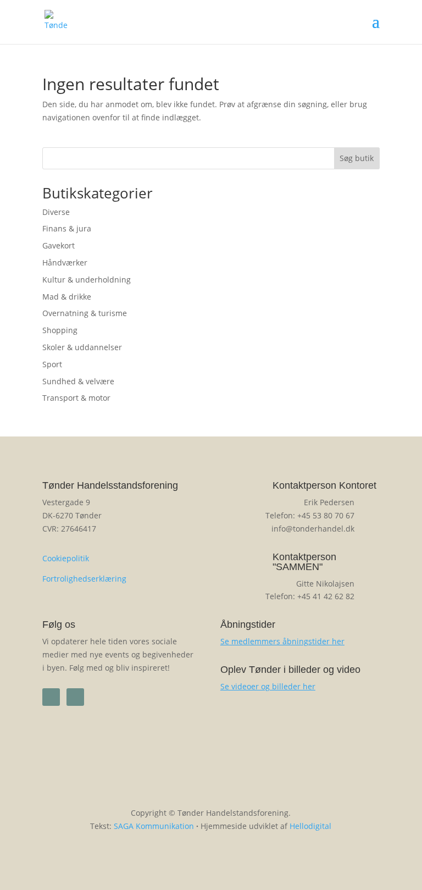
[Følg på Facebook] (51, 697)
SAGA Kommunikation (154, 826)
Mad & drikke (66, 296)
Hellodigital (310, 826)
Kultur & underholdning (86, 279)
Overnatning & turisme (84, 313)
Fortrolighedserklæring (84, 578)
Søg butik (357, 158)
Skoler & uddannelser (82, 347)
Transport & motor (76, 398)
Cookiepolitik (65, 558)
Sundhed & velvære (78, 381)
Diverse (56, 212)
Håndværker (64, 262)
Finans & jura (66, 228)
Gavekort (58, 245)
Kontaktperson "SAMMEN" (304, 561)
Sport (52, 364)
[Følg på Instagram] (75, 697)
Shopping (59, 330)
